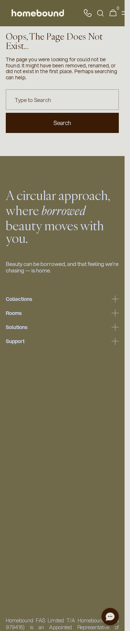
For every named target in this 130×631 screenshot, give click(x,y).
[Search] (100, 13)
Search (62, 123)
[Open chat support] (110, 616)
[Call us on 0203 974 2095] (88, 13)
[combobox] (62, 99)
